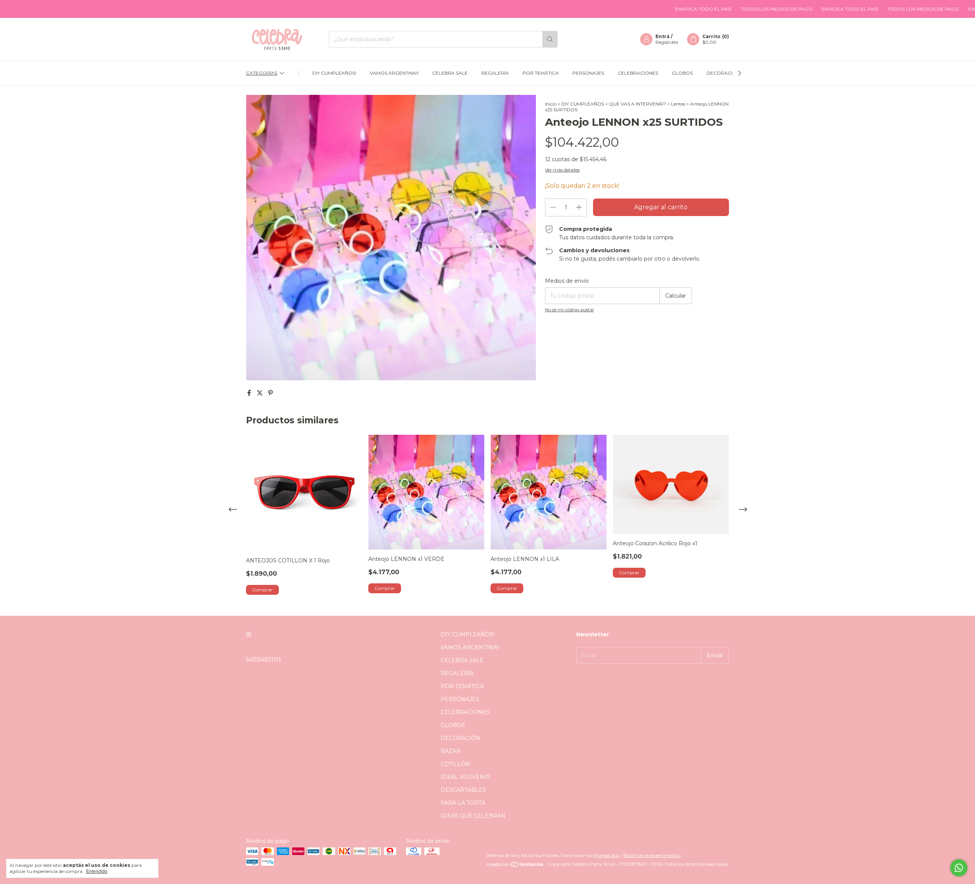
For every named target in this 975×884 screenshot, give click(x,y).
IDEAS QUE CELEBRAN (473, 815)
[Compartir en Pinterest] (270, 393)
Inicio (550, 104)
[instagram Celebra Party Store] (248, 634)
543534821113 (263, 659)
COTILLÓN (455, 764)
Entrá (662, 36)
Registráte (666, 42)
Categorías (261, 73)
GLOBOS (682, 73)
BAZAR (450, 751)
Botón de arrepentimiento (652, 855)
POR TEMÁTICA (541, 73)
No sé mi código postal (569, 309)
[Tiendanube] (515, 866)
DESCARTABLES (463, 789)
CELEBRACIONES (638, 73)
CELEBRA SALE (450, 73)
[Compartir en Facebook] (250, 393)
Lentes (678, 104)
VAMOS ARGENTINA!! (394, 73)
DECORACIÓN (723, 73)
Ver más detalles (562, 170)
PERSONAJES (588, 73)
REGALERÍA (495, 73)
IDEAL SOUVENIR (465, 777)
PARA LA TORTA (463, 802)
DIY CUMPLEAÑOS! (334, 73)
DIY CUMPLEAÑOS (582, 104)
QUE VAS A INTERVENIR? (637, 104)
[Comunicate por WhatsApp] (958, 867)
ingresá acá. (607, 855)
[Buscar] (550, 39)
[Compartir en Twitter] (260, 393)
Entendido (96, 871)
